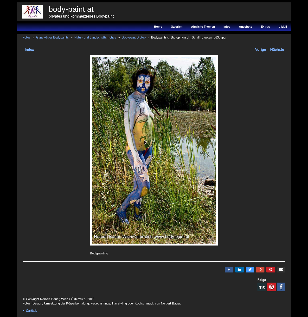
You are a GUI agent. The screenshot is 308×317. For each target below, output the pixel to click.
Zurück (31, 310)
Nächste (277, 49)
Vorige (260, 49)
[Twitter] (250, 269)
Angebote (245, 26)
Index (29, 49)
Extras (265, 26)
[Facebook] (229, 269)
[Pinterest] (270, 269)
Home (158, 26)
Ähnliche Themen (203, 26)
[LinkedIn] (239, 269)
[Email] (281, 269)
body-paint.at (71, 9)
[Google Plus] (260, 269)
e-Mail (283, 26)
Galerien (176, 26)
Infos (227, 26)
